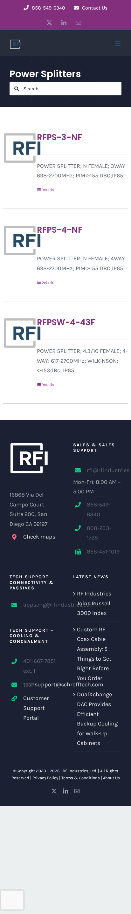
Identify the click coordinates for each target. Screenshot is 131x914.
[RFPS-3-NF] (17, 147)
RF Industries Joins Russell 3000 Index (94, 603)
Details (47, 190)
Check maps (39, 536)
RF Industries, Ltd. (80, 770)
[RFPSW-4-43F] (17, 332)
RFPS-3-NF (59, 137)
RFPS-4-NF (59, 230)
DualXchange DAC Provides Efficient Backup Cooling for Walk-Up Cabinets (97, 718)
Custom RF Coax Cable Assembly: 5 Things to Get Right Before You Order (94, 654)
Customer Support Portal (36, 708)
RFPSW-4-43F (66, 322)
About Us (111, 777)
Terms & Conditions (80, 777)
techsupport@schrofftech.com (40, 684)
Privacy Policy (45, 777)
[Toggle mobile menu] (118, 43)
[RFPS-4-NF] (17, 240)
